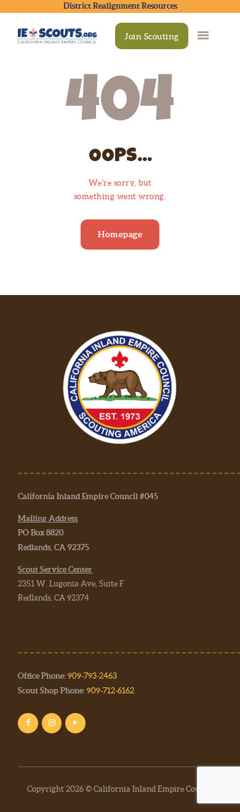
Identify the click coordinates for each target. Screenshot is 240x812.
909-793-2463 (92, 675)
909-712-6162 (110, 690)
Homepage (120, 234)
